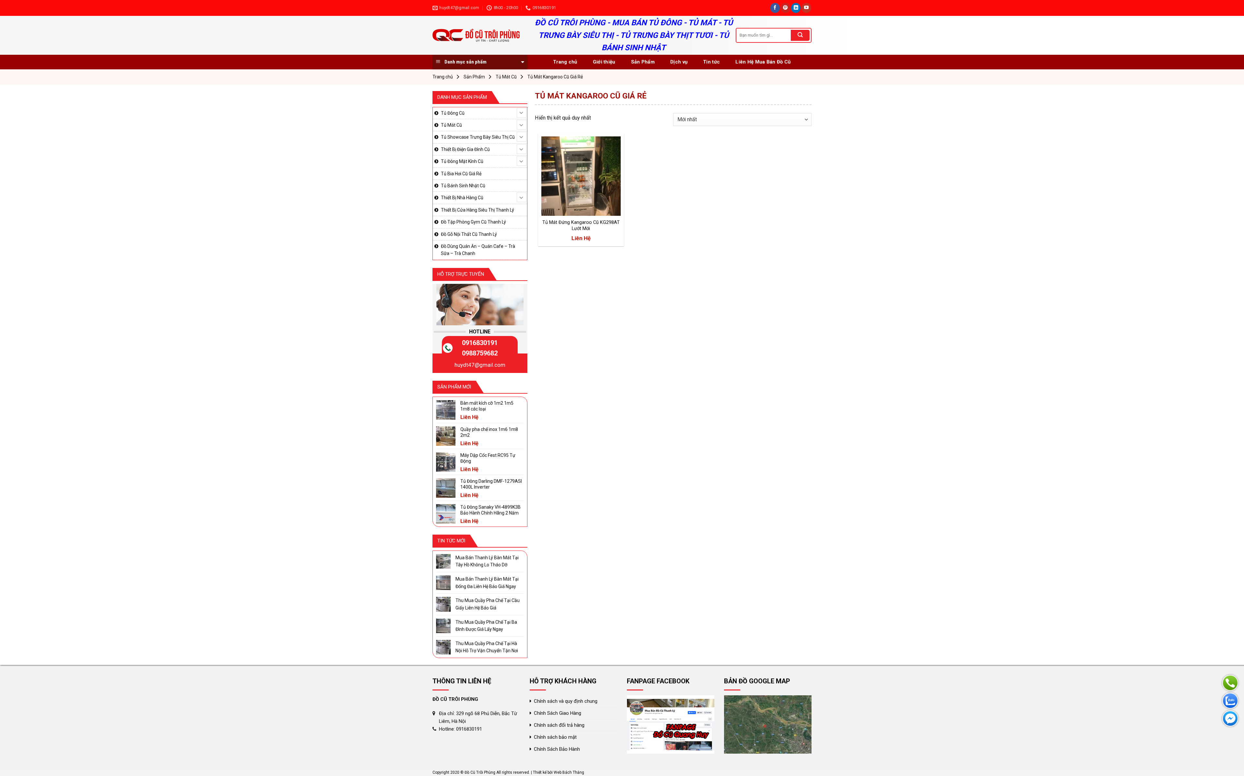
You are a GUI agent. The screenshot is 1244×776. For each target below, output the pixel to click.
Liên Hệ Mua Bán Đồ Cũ (762, 62)
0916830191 (480, 343)
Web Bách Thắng (569, 772)
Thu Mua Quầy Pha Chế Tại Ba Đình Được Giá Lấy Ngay (486, 626)
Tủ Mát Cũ (506, 76)
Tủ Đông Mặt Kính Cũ (462, 161)
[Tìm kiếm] (800, 35)
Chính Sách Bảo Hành (557, 749)
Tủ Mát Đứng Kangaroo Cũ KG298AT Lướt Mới (581, 225)
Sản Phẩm (643, 62)
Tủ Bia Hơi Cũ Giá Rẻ (461, 173)
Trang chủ (565, 62)
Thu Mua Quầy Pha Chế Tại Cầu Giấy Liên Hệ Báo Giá (487, 604)
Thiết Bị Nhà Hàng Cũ (462, 197)
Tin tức (711, 62)
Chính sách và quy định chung (565, 701)
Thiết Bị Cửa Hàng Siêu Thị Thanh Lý (477, 210)
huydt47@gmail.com (480, 365)
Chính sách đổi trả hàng (559, 725)
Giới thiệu (604, 62)
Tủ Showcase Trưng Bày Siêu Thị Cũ (478, 137)
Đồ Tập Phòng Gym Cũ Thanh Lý (473, 222)
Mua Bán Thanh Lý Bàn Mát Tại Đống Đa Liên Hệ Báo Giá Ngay (487, 582)
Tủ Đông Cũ (453, 113)
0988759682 (480, 353)
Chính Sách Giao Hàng (557, 713)
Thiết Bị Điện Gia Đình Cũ (465, 149)
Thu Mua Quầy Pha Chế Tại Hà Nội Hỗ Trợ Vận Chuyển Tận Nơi (486, 647)
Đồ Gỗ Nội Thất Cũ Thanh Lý (469, 234)
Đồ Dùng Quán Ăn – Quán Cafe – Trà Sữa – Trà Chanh (478, 250)
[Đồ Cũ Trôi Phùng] (477, 35)
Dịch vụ (678, 62)
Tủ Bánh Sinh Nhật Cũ (463, 185)
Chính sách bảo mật (555, 737)
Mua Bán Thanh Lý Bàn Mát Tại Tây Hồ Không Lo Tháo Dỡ (487, 561)
